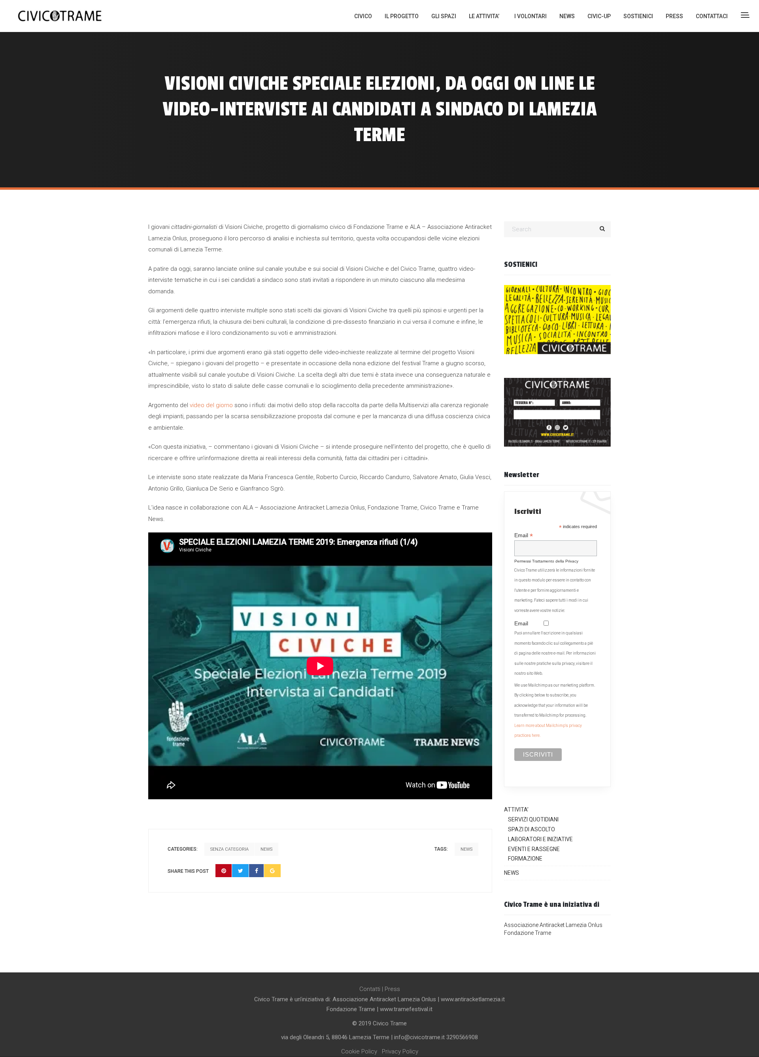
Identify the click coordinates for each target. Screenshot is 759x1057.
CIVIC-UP (599, 16)
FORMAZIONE (525, 858)
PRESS (674, 16)
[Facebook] (256, 871)
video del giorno (211, 405)
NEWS (567, 16)
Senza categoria (229, 849)
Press (392, 989)
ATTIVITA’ (516, 809)
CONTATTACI (712, 16)
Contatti (369, 989)
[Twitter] (240, 871)
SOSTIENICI (638, 16)
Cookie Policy (359, 1051)
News (266, 849)
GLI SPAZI (443, 16)
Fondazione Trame (527, 933)
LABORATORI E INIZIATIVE (540, 839)
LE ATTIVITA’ (484, 16)
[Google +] (272, 871)
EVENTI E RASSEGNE (534, 849)
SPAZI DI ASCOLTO (531, 829)
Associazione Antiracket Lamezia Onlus (553, 925)
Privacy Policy (400, 1051)
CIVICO (363, 16)
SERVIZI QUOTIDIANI (533, 819)
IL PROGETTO (402, 16)
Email (523, 535)
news (466, 849)
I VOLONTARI (530, 16)
